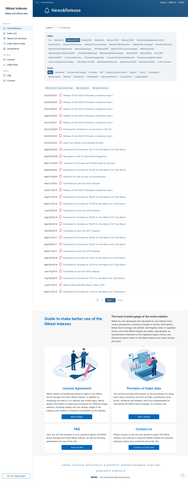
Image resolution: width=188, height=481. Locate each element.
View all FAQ (77, 447)
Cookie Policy (111, 465)
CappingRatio (141, 76)
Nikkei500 (99, 40)
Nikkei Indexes (16, 8)
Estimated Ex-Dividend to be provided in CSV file (87, 129)
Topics (142, 72)
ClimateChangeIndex (94, 57)
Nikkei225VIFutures (72, 44)
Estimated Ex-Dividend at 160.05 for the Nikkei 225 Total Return (94, 197)
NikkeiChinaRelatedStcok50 (150, 40)
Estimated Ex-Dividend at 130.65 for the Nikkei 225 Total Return (94, 237)
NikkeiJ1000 (113, 40)
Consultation (126, 76)
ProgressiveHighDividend (149, 57)
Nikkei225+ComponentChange (60, 88)
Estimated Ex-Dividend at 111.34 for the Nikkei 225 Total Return (94, 291)
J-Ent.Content (164, 62)
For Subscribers (18, 476)
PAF (101, 72)
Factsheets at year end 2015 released (81, 271)
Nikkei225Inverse (164, 44)
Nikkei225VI (54, 44)
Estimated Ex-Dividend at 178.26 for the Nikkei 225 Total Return (94, 170)
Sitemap (67, 465)
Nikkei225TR (73, 40)
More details (77, 416)
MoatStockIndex (147, 62)
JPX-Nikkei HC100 (85, 62)
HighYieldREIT (55, 57)
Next (110, 300)
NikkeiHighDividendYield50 (61, 53)
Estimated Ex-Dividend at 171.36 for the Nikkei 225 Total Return (94, 203)
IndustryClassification (116, 72)
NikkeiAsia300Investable (111, 53)
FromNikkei (153, 72)
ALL (50, 40)
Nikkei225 (59, 40)
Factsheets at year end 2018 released (81, 210)
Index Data (12, 64)
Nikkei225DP (127, 40)
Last (120, 300)
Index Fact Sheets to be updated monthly (83, 143)
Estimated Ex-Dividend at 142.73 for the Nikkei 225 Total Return (94, 149)
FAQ (9, 75)
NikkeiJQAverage (83, 49)
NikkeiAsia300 (147, 49)
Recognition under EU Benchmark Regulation (85, 156)
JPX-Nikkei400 (101, 49)
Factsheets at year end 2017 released (81, 231)
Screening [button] (65, 27)
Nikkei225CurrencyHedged (124, 49)
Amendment (92, 76)
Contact (11, 80)
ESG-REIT (159, 53)
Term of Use (79, 465)
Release (67, 76)
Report (133, 72)
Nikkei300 (87, 40)
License (11, 59)
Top (36, 2)
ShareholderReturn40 (107, 62)
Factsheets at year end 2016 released (81, 251)
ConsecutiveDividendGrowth (121, 57)
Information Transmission (133, 465)
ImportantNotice (109, 76)
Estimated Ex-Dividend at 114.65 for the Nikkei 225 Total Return (94, 258)
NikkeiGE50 (146, 53)
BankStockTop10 (128, 62)
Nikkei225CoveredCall (95, 44)
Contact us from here (144, 447)
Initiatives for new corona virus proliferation (84, 176)
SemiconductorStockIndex (61, 62)
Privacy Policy (94, 465)
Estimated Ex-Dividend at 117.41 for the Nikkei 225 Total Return (94, 278)
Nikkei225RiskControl (119, 44)
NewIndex (59, 72)
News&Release (14, 28)
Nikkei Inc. (119, 471)
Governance (13, 48)
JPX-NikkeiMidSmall (87, 53)
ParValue (93, 72)
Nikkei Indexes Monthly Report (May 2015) (84, 285)
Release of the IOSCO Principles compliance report (88, 95)
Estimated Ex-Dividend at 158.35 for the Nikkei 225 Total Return (94, 224)
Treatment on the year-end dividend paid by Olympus (89, 163)
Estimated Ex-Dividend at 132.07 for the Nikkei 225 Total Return (94, 244)
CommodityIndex (73, 57)
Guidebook (79, 76)
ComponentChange (76, 72)
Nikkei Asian (103, 471)
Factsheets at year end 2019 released (81, 183)
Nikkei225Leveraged (143, 44)
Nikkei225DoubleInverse (60, 49)
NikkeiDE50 (131, 53)
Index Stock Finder (16, 43)
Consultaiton (84, 88)
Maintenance (54, 76)
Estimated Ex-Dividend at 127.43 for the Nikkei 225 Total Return (94, 264)
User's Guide (154, 465)
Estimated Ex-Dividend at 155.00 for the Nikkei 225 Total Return (94, 217)
